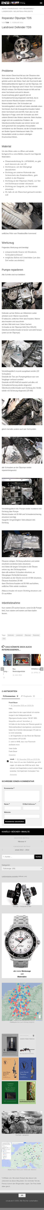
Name (7, 804)
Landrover (7, 11)
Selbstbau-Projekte (23, 11)
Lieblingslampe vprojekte (10, 876)
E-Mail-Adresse (29, 804)
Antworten (12, 755)
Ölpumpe (28, 635)
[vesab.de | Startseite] (17, 3)
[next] (41, 669)
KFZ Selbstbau (26, 9)
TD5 (4, 638)
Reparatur (36, 635)
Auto (4, 9)
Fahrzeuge (13, 9)
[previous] (2, 669)
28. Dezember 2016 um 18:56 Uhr (22, 705)
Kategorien (6, 865)
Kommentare (11, 696)
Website (7, 812)
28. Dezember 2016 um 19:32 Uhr (28, 759)
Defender (11, 635)
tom (7, 23)
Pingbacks (28, 696)
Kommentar (9, 788)
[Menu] (41, 3)
